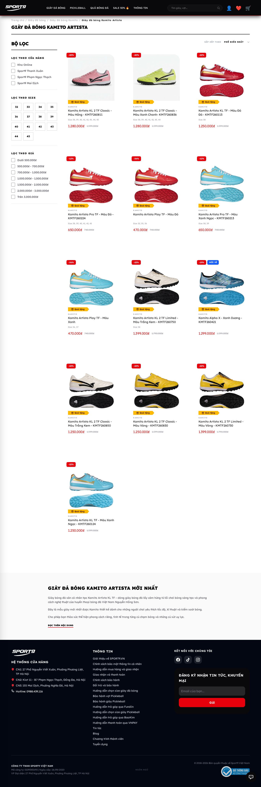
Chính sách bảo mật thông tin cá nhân (117, 664)
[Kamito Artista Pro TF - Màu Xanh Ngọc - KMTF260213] (222, 181)
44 (16, 136)
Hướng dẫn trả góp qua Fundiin (113, 706)
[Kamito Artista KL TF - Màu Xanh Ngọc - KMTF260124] (91, 487)
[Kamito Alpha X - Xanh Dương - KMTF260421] (222, 285)
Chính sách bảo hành (106, 680)
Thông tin (141, 7)
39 (51, 116)
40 (16, 126)
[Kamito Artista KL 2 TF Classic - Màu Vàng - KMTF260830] (156, 388)
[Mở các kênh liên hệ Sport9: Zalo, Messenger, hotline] (251, 777)
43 (52, 126)
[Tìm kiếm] (218, 8)
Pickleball (78, 7)
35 (51, 106)
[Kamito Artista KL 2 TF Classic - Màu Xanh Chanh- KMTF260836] (156, 77)
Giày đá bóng (55, 7)
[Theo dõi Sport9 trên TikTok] (188, 660)
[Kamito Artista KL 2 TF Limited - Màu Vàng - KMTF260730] (222, 388)
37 (28, 116)
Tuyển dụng (100, 744)
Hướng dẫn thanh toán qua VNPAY (115, 723)
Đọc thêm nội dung (60, 625)
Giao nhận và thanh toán (109, 674)
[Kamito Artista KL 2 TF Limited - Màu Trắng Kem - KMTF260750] (156, 285)
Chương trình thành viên (108, 739)
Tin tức (97, 728)
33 (28, 106)
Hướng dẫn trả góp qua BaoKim (114, 717)
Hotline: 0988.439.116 (29, 691)
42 (40, 126)
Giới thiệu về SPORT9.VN (109, 658)
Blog (96, 733)
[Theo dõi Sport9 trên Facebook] (178, 660)
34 (40, 106)
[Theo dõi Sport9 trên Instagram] (198, 660)
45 (28, 136)
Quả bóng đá (99, 7)
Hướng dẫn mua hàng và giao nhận (116, 669)
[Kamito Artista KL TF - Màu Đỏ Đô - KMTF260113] (222, 77)
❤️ (239, 8)
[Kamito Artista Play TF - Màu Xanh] (91, 285)
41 (28, 126)
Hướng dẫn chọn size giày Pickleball (116, 712)
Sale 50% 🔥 (121, 7)
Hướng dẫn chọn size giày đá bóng (115, 690)
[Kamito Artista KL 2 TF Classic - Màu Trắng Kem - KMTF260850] (91, 388)
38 (40, 116)
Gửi (212, 702)
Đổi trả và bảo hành (106, 685)
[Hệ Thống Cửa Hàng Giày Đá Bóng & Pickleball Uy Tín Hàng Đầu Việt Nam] (16, 8)
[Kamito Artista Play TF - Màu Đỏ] (156, 181)
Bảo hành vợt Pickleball (108, 696)
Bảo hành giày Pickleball (109, 701)
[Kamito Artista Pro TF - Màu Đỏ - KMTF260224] (91, 181)
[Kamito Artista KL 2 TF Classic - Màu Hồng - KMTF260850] (91, 77)
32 (16, 106)
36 (16, 116)
